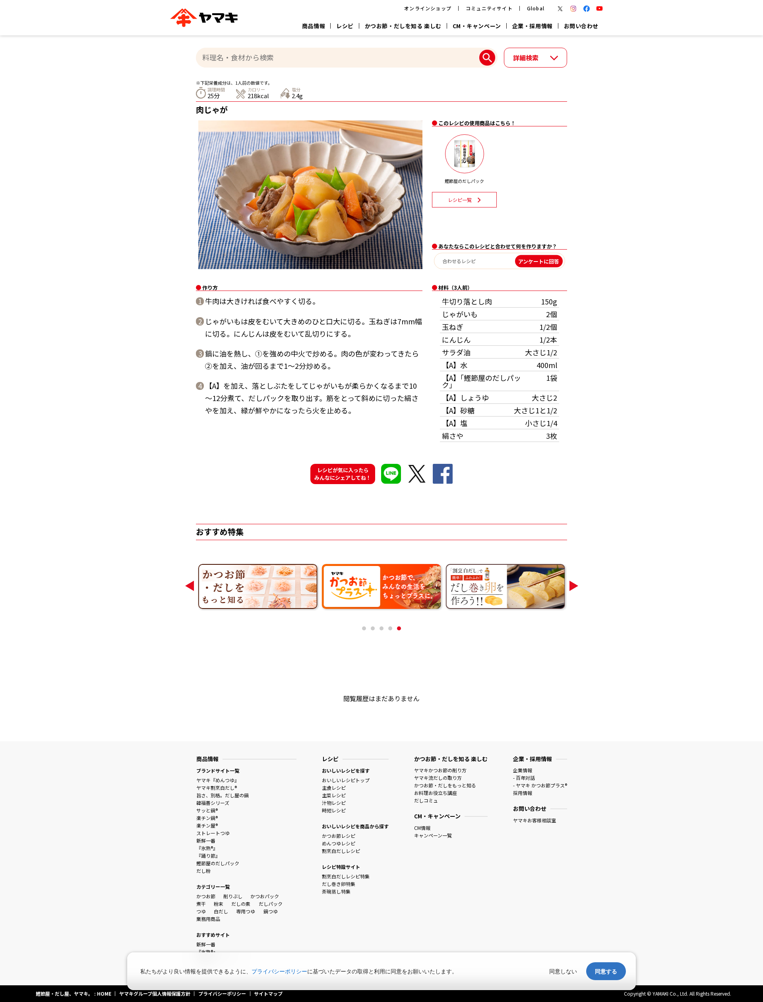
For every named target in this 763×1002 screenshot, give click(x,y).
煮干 (201, 903)
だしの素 (240, 903)
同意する (606, 971)
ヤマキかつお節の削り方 (440, 770)
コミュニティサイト (489, 8)
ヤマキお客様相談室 (534, 820)
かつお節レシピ (338, 835)
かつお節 (205, 896)
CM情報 (422, 827)
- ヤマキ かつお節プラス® (540, 785)
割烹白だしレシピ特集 (346, 876)
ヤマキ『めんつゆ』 (217, 780)
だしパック (271, 903)
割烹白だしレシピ (341, 850)
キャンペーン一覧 (433, 835)
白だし (221, 911)
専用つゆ (245, 911)
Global (535, 8)
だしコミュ (426, 800)
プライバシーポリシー (279, 971)
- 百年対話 (524, 777)
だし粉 (203, 870)
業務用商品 (208, 918)
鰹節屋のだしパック (217, 863)
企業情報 (522, 770)
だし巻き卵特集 (338, 883)
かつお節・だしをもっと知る (445, 785)
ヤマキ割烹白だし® (216, 787)
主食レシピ (334, 787)
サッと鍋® (207, 810)
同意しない (563, 971)
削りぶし (232, 896)
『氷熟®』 (207, 848)
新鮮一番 (205, 840)
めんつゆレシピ (338, 843)
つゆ (201, 911)
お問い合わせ (581, 26)
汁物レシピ (334, 802)
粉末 (218, 903)
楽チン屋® (207, 825)
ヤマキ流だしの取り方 (438, 777)
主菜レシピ (334, 795)
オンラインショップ (427, 8)
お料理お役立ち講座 (435, 792)
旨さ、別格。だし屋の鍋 (222, 795)
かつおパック (264, 896)
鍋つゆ (270, 911)
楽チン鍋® (207, 817)
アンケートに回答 (538, 261)
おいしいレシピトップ (346, 780)
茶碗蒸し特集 (336, 891)
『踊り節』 (208, 855)
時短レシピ (334, 810)
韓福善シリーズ (212, 802)
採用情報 (522, 792)
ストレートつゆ (213, 833)
